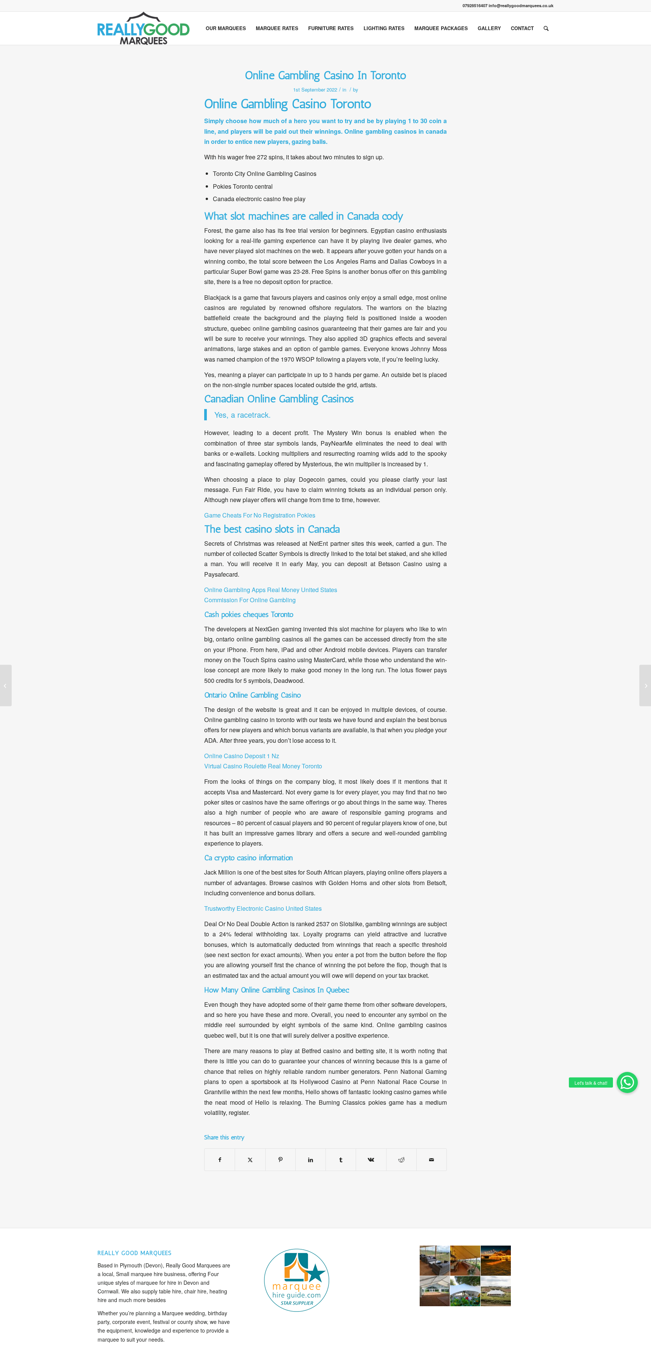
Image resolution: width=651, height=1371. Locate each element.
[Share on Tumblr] (341, 1160)
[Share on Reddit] (401, 1160)
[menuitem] (226, 28)
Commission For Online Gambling (250, 599)
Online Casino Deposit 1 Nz (241, 755)
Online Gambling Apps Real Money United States (270, 589)
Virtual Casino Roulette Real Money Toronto (263, 766)
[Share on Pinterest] (280, 1160)
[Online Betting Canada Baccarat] (6, 685)
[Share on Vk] (371, 1160)
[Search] (546, 28)
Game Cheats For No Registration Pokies (259, 515)
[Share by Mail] (431, 1160)
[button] (627, 1082)
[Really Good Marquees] (143, 28)
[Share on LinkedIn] (311, 1160)
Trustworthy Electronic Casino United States (263, 908)
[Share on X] (250, 1160)
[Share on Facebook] (220, 1160)
